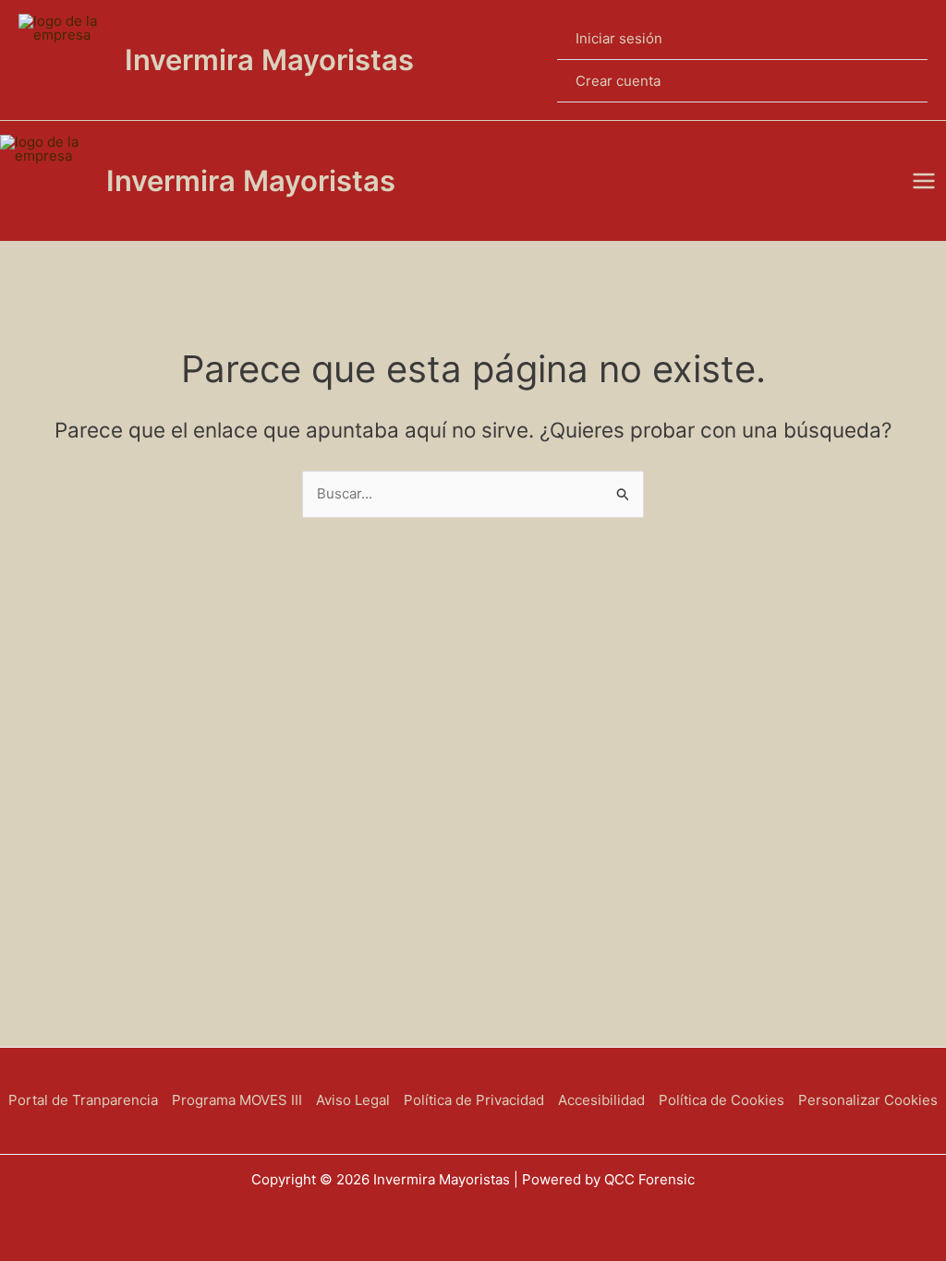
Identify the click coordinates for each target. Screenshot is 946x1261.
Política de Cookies (721, 1100)
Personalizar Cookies (868, 1100)
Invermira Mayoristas (269, 59)
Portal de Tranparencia (83, 1100)
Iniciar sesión (619, 38)
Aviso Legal (353, 1100)
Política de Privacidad (474, 1100)
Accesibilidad (601, 1100)
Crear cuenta (618, 81)
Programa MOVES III (237, 1100)
